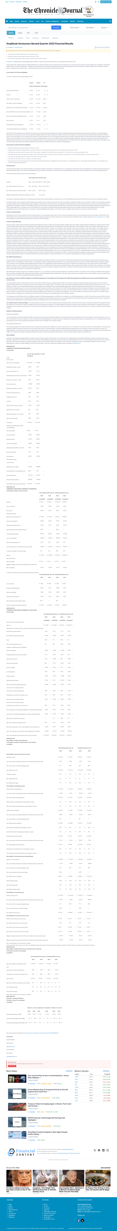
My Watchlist (90, 27)
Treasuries (55, 38)
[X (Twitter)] (95, 1152)
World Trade (48, 1126)
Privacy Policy (63, 1153)
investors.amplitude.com (99, 217)
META (76, 1090)
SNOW (43, 1140)
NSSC (59, 1126)
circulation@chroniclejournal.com (91, 1211)
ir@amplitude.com (10, 1046)
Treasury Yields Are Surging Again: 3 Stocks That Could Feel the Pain (49, 1105)
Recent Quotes (74, 27)
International (45, 38)
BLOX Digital (99, 1228)
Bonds (42, 1111)
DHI (51, 1111)
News (27, 38)
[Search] (110, 21)
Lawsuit (49, 1083)
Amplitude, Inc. (9, 61)
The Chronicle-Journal (21, 1228)
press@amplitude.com (11, 1056)
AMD (76, 1082)
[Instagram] (108, 1152)
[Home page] (58, 11)
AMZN (76, 1077)
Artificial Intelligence (45, 1097)
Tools (36, 33)
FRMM (57, 1097)
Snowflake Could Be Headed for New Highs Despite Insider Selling (48, 1133)
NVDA (76, 1095)
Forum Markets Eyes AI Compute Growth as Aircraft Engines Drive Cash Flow (48, 1091)
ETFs (28, 33)
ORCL (76, 1098)
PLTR (56, 1111)
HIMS (59, 1083)
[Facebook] (99, 1152)
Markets (11, 33)
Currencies (35, 38)
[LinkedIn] (103, 1152)
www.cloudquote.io (68, 1149)
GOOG (77, 1087)
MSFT (76, 1092)
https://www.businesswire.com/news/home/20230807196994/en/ (42, 1033)
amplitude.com (76, 343)
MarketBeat (32, 1083)
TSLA (76, 1100)
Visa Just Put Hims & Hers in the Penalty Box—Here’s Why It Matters (48, 1077)
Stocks (20, 33)
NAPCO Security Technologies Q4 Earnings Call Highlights (46, 1119)
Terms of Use (52, 1228)
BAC (76, 1084)
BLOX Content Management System (84, 1228)
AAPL (76, 1079)
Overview (20, 38)
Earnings (43, 1126)
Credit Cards (44, 1083)
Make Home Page (106, 2)
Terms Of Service (75, 1153)
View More (69, 1071)
